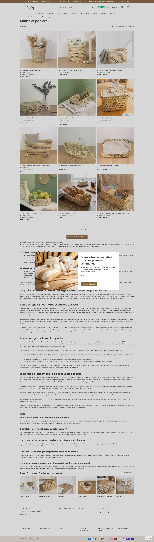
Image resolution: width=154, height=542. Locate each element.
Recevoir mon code (89, 284)
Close (117, 254)
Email (83, 275)
